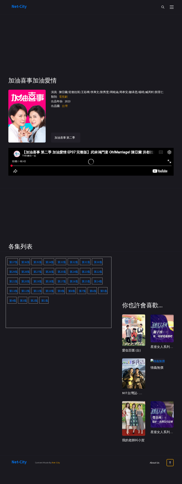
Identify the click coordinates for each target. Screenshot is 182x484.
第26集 (50, 271)
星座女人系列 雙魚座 (165, 432)
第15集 (86, 281)
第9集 (61, 291)
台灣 (65, 106)
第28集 (25, 271)
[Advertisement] (91, 52)
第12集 (25, 291)
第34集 (50, 262)
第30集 (98, 262)
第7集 (82, 291)
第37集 (13, 262)
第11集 (37, 291)
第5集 (103, 291)
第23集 (86, 271)
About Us (154, 462)
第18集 (50, 281)
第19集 (37, 281)
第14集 (98, 281)
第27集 (37, 271)
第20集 (25, 281)
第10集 (50, 291)
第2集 (34, 300)
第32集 (74, 262)
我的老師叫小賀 (133, 440)
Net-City (56, 462)
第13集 (13, 291)
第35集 (37, 262)
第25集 (62, 271)
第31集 (86, 262)
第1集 (44, 300)
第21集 (13, 281)
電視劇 (63, 96)
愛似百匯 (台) (131, 350)
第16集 (74, 281)
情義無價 (157, 367)
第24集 (74, 271)
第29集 (13, 271)
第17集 (62, 281)
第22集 (98, 271)
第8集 (71, 291)
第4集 (12, 300)
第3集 (23, 300)
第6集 (93, 291)
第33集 (62, 262)
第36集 (25, 262)
